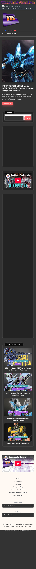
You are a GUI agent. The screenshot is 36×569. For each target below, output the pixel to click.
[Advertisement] (18, 146)
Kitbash (18, 363)
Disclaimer (18, 484)
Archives (18, 512)
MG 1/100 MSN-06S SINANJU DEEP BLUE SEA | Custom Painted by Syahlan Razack (18, 88)
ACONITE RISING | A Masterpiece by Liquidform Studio (18, 394)
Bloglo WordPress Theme (24, 526)
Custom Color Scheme (21, 361)
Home (4, 34)
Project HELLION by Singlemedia (18, 443)
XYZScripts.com (26, 530)
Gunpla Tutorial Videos (18, 490)
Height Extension (18, 388)
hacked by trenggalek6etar (18, 493)
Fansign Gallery (18, 487)
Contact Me (18, 481)
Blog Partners (18, 496)
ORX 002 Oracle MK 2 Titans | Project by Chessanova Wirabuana (18, 369)
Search (9, 112)
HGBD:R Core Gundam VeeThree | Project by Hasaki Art (18, 419)
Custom (10, 361)
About (18, 478)
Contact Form (9, 530)
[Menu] (33, 20)
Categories (18, 502)
